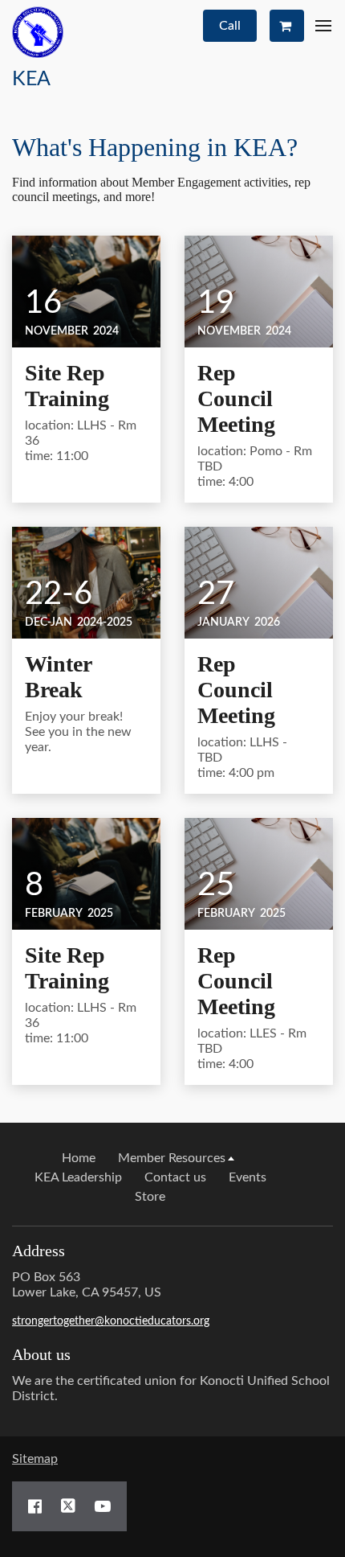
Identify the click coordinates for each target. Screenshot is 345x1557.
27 (215, 594)
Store (150, 1196)
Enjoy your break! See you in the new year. (78, 732)
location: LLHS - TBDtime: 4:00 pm (242, 757)
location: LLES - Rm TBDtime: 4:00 (251, 1048)
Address (38, 1250)
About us (41, 1354)
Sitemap (35, 1458)
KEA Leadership (78, 1177)
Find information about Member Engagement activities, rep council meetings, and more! (161, 189)
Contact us (175, 1177)
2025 (100, 913)
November (56, 331)
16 (43, 303)
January (223, 622)
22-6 (58, 594)
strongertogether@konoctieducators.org (110, 1321)
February (54, 913)
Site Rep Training (67, 385)
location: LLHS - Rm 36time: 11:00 (80, 440)
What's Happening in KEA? (155, 147)
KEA (31, 79)
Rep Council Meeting (236, 398)
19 (215, 303)
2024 (106, 331)
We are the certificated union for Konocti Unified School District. (171, 1388)
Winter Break (58, 676)
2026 (267, 622)
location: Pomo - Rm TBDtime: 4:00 (254, 466)
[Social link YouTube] (103, 1506)
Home (78, 1158)
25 (215, 885)
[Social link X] (68, 1506)
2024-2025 (104, 622)
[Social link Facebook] (35, 1506)
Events (247, 1177)
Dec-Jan (48, 622)
